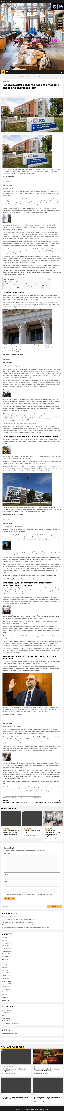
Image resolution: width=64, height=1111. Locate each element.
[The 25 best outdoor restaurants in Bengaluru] (16, 1056)
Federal (12, 797)
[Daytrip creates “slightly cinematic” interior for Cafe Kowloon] (48, 1056)
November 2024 (6, 984)
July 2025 (4, 962)
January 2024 (5, 1000)
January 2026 (5, 945)
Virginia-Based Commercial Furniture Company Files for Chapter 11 (52, 833)
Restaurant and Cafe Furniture (10, 1023)
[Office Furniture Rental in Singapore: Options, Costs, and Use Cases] (11, 818)
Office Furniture (6, 81)
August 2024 (5, 992)
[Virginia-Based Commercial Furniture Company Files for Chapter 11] (53, 818)
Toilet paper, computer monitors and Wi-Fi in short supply (21, 284)
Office (22, 797)
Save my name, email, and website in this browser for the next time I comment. (29, 894)
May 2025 (4, 967)
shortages (33, 797)
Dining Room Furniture (8, 1010)
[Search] (61, 72)
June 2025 (5, 965)
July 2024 (4, 994)
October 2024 (6, 986)
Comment (7, 853)
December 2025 (6, 948)
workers (39, 797)
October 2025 (6, 954)
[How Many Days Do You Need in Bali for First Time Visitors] (16, 1085)
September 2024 (6, 989)
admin (12, 94)
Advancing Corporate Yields (10, 1033)
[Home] (3, 72)
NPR (19, 797)
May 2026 (4, 937)
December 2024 (6, 981)
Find (16, 797)
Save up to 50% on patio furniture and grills (48, 801)
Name (6, 874)
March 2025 (5, 973)
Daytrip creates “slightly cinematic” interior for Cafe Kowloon (18, 919)
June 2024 (5, 997)
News (3, 1015)
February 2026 (6, 943)
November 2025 (6, 951)
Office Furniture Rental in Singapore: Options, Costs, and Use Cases (10, 832)
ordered (27, 797)
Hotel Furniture (6, 1013)
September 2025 (6, 956)
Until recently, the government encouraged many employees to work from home (27, 286)
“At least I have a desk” (11, 282)
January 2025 (5, 978)
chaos (7, 797)
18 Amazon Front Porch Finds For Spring (14, 801)
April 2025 (5, 970)
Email (6, 881)
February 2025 (6, 975)
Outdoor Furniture (7, 1021)
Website (6, 888)
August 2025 (5, 959)
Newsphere (37, 1109)
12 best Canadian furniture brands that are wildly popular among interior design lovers (25, 927)
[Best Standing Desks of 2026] (32, 818)
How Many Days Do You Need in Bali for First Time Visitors (18, 922)
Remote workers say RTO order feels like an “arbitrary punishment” (24, 288)
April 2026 (5, 940)
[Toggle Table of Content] (48, 279)
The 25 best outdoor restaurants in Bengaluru (14, 917)
